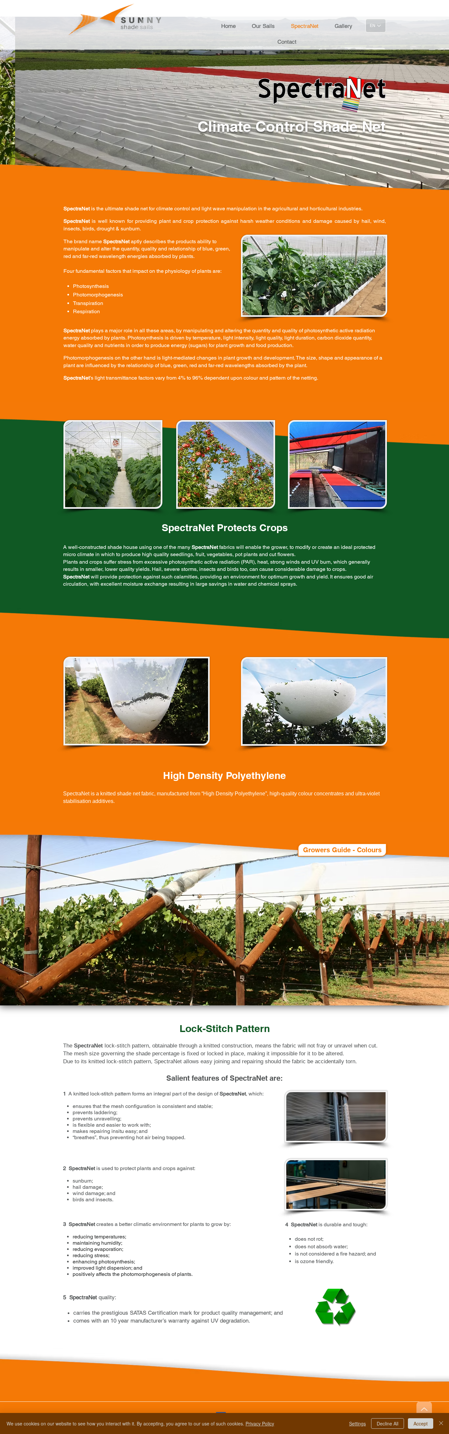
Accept (421, 1423)
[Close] (441, 1423)
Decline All (387, 1423)
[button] (224, 108)
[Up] (424, 1409)
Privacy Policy (260, 1423)
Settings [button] (357, 1423)
